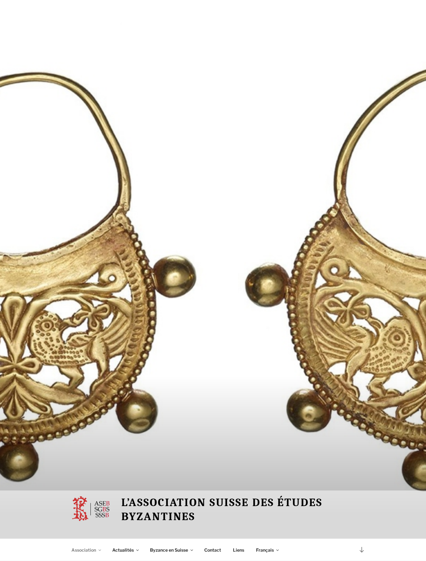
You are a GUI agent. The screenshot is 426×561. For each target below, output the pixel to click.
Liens (238, 550)
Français (265, 550)
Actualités (123, 550)
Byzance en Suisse (169, 550)
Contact (212, 550)
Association (83, 550)
